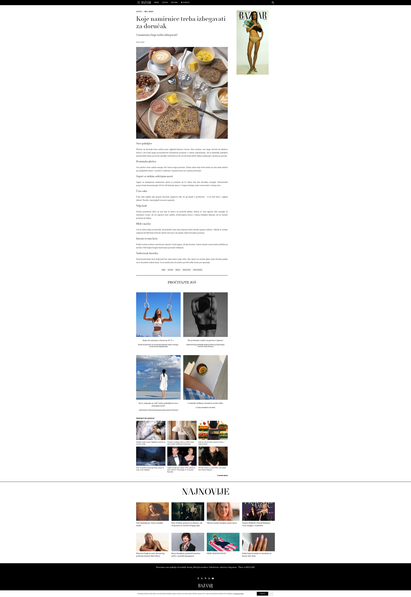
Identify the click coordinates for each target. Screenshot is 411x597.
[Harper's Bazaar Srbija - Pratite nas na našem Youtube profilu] (213, 578)
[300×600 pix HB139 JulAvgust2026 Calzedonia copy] (253, 42)
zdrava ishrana (197, 270)
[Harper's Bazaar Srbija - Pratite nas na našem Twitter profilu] (202, 578)
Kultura (174, 2)
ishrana (178, 270)
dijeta (163, 270)
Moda (156, 2)
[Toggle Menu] (138, 2)
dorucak (170, 270)
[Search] (273, 2)
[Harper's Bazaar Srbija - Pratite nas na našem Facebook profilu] (198, 578)
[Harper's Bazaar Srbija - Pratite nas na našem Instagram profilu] (209, 578)
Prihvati (262, 594)
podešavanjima (239, 594)
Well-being (148, 11)
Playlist (186, 2)
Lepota (165, 2)
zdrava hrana (187, 270)
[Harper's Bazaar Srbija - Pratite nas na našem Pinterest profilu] (205, 578)
